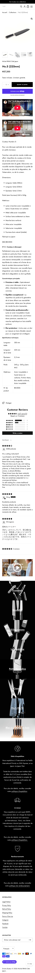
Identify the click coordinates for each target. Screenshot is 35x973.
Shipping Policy (7, 913)
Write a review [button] (17, 433)
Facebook (5, 924)
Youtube (4, 927)
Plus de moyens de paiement (17, 95)
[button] (9, 420)
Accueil (4, 12)
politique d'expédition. (19, 840)
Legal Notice (6, 902)
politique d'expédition (19, 791)
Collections (12, 12)
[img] (7, 446)
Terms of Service (7, 916)
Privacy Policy (6, 905)
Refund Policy (6, 909)
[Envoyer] (30, 940)
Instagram (5, 920)
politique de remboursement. (19, 886)
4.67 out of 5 (22, 413)
